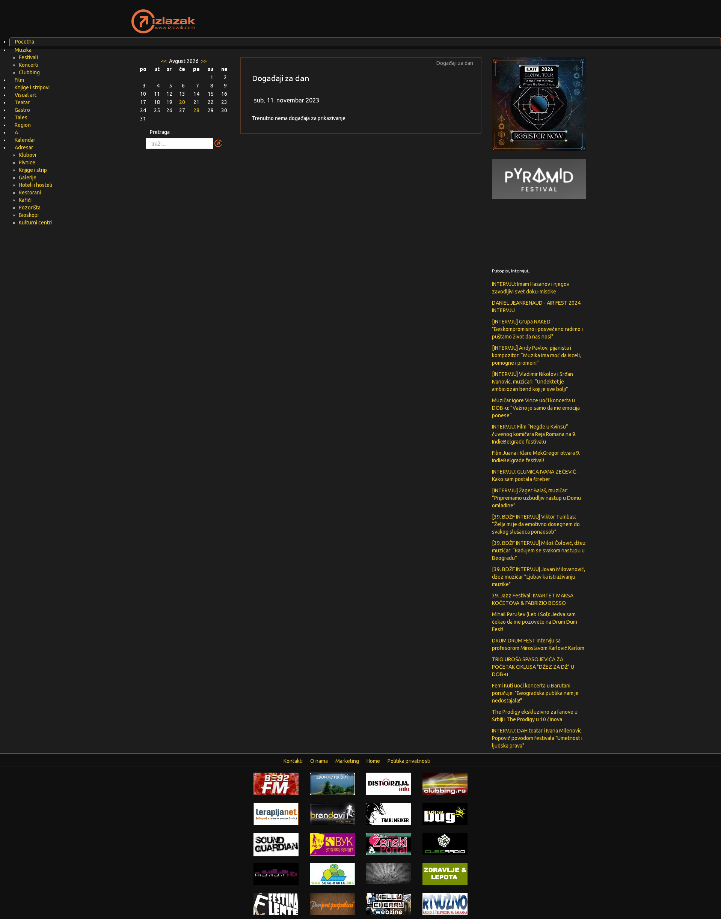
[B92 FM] (276, 784)
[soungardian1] (276, 844)
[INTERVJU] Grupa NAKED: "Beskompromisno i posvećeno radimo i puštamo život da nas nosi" (537, 329)
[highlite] (276, 874)
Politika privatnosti (409, 761)
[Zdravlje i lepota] (445, 874)
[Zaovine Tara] (332, 784)
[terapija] (276, 814)
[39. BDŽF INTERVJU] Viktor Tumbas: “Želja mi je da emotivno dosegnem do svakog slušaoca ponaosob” (536, 524)
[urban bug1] (445, 814)
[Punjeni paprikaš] (332, 904)
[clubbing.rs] (445, 784)
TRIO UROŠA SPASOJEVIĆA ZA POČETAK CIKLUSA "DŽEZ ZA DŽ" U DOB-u (533, 666)
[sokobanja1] (332, 874)
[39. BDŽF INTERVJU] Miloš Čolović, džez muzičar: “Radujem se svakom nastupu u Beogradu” (539, 550)
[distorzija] (388, 784)
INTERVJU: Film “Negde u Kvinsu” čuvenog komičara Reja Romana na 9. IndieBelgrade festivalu (534, 434)
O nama (319, 761)
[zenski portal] (388, 844)
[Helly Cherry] (388, 904)
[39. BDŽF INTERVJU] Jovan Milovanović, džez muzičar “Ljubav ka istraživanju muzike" (538, 576)
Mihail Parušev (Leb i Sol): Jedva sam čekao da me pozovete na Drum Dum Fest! (534, 621)
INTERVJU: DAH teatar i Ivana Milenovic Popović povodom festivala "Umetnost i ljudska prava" (537, 738)
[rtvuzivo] (445, 904)
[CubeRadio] (445, 844)
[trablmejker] (388, 814)
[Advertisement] (449, 17)
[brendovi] (332, 814)
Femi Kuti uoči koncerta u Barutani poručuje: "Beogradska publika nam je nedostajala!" (535, 693)
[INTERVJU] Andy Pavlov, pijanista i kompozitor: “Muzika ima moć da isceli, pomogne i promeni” (536, 355)
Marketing (347, 761)
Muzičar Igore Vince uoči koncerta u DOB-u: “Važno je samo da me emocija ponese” (536, 407)
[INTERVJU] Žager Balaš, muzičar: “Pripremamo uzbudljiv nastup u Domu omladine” (536, 497)
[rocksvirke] (388, 873)
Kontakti (293, 761)
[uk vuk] (332, 844)
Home (373, 761)
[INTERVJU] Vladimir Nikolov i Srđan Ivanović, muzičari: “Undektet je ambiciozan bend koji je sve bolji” (532, 381)
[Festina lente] (276, 904)
